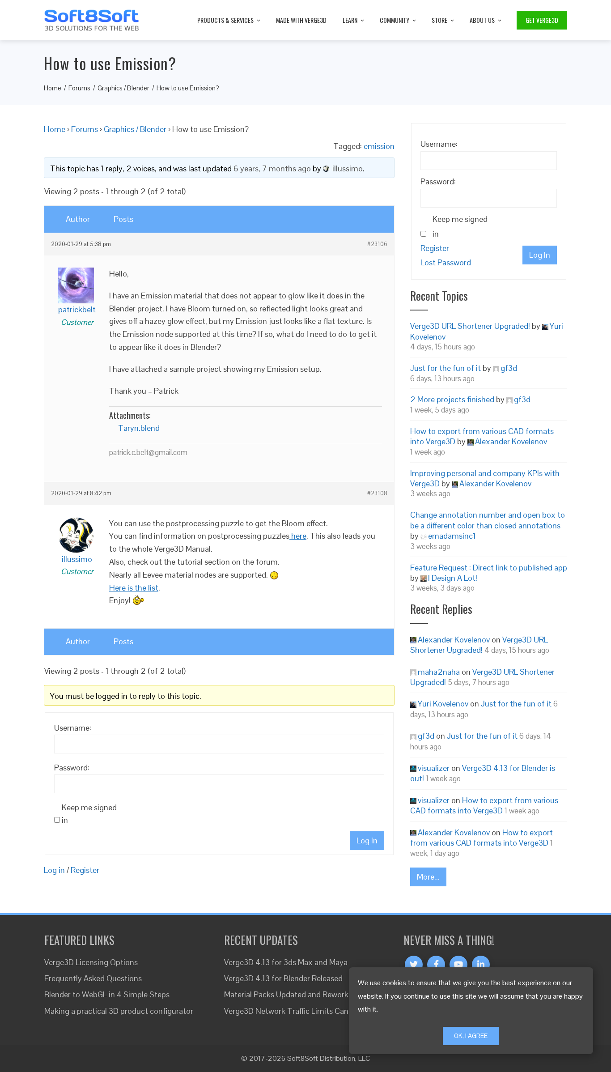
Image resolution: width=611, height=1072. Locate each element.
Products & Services (225, 20)
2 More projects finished (452, 399)
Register (85, 870)
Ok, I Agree (471, 1036)
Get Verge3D (542, 20)
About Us (482, 20)
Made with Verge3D (301, 20)
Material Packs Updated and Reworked (290, 994)
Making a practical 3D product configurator (118, 1011)
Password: (71, 767)
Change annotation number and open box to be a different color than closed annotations (487, 520)
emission (379, 146)
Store (439, 20)
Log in (54, 870)
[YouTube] (458, 965)
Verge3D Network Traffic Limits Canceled (295, 1011)
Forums (84, 129)
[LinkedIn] (481, 965)
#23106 (377, 244)
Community (394, 20)
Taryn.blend (139, 428)
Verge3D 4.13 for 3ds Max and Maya (286, 962)
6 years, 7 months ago (272, 168)
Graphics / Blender (135, 129)
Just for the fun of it (445, 368)
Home (54, 129)
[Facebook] (436, 965)
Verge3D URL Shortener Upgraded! (470, 326)
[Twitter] (414, 965)
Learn (350, 20)
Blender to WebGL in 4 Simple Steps (107, 994)
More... (428, 877)
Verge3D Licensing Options (91, 962)
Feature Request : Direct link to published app (488, 567)
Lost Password (445, 262)
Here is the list (133, 588)
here (297, 536)
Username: (72, 728)
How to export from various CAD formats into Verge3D (484, 805)
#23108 (377, 493)
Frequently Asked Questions (93, 978)
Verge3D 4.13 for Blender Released (283, 978)
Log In (367, 840)
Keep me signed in (89, 813)
